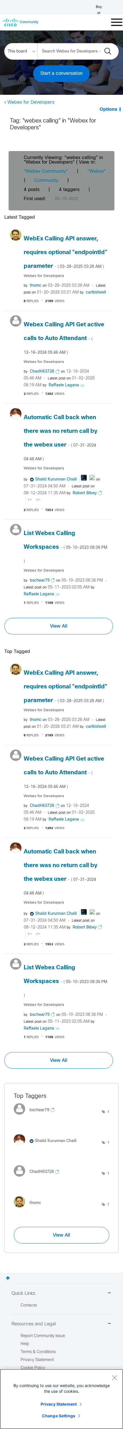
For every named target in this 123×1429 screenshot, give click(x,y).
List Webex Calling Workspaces (65, 547)
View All (58, 626)
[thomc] (29, 1209)
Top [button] (8, 1278)
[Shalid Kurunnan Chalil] (47, 1147)
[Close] (114, 1377)
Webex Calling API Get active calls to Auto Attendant (64, 338)
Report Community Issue (43, 1336)
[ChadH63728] (39, 1178)
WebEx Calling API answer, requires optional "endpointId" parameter (65, 252)
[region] (61, 1399)
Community (46, 180)
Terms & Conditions (38, 1352)
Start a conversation (61, 73)
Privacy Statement (59, 1404)
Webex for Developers (30, 102)
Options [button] (108, 109)
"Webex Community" (46, 171)
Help (25, 1344)
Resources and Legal (33, 1324)
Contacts (29, 1305)
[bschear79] (36, 1116)
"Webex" (96, 171)
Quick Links (23, 1293)
